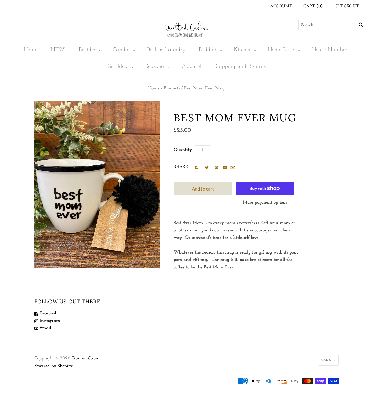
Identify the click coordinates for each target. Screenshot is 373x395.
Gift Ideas (118, 66)
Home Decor (282, 49)
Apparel (191, 66)
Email (44, 328)
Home (30, 49)
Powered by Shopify (53, 366)
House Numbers (330, 49)
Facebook (47, 313)
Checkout (347, 6)
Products (172, 88)
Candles (122, 49)
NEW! (58, 49)
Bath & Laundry (166, 49)
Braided (88, 49)
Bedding (208, 49)
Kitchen (243, 49)
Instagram (49, 321)
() (313, 6)
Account (281, 6)
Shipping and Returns (240, 66)
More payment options (265, 202)
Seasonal (155, 66)
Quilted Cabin (85, 358)
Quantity (183, 150)
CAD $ (326, 360)
